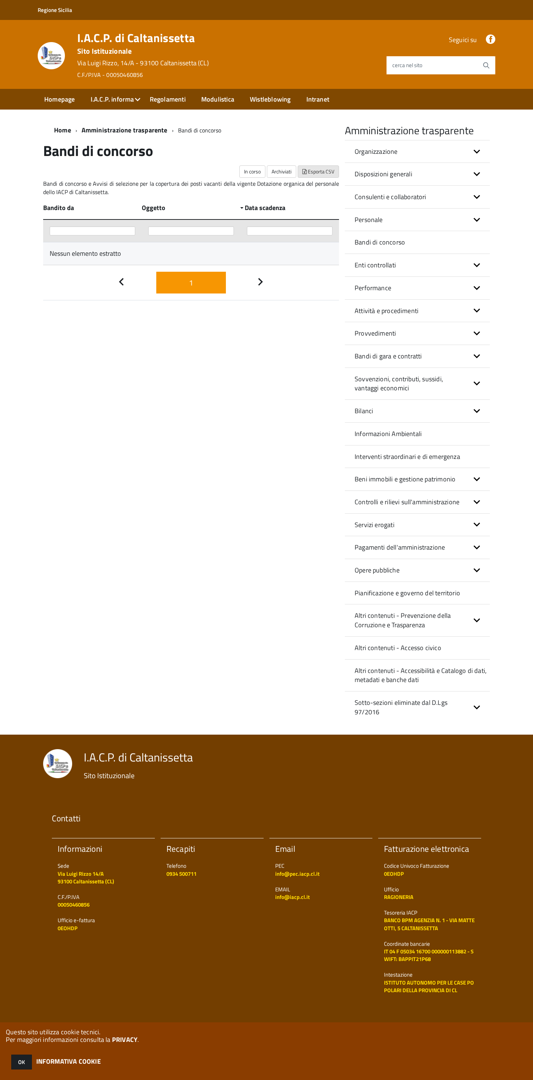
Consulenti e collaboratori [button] (390, 197)
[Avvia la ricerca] (486, 65)
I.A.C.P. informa (112, 99)
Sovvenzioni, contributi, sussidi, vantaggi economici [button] (399, 383)
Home (62, 130)
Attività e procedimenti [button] (386, 311)
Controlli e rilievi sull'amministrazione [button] (407, 502)
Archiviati (282, 171)
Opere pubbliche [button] (377, 570)
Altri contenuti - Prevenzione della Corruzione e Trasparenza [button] (403, 620)
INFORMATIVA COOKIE (68, 1061)
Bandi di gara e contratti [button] (388, 356)
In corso (252, 171)
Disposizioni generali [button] (383, 174)
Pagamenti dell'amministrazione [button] (400, 547)
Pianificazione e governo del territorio (407, 593)
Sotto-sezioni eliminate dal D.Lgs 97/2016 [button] (401, 707)
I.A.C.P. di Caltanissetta (143, 55)
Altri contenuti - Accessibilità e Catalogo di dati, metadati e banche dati (421, 675)
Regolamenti (168, 99)
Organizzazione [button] (376, 151)
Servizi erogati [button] (374, 525)
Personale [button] (369, 220)
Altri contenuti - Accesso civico (398, 648)
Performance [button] (373, 288)
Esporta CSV (320, 171)
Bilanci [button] (364, 411)
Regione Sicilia (55, 10)
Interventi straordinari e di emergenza (407, 456)
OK (21, 1062)
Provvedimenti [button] (375, 333)
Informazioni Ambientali (388, 434)
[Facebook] (490, 40)
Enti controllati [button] (375, 265)
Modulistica (217, 99)
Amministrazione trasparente (125, 130)
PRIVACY (124, 1039)
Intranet (317, 99)
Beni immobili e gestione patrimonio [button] (405, 479)
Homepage (59, 99)
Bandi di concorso (380, 242)
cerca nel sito (407, 65)
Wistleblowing (270, 99)
